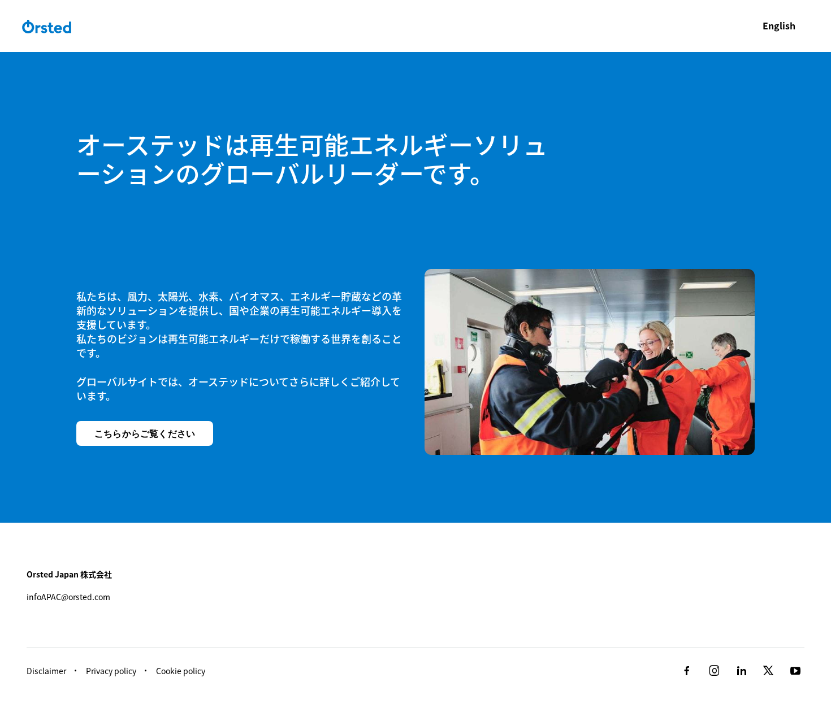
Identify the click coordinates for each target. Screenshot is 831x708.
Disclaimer (46, 670)
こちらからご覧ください (144, 433)
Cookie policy (180, 670)
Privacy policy (111, 670)
